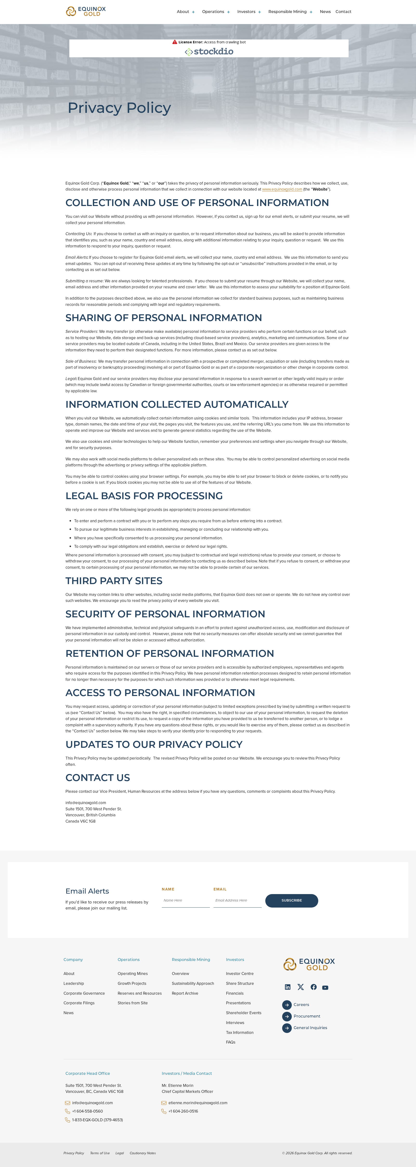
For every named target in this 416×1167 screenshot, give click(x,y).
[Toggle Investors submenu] (260, 12)
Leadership (74, 983)
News (325, 12)
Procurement (307, 1017)
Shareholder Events (243, 1013)
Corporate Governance (84, 993)
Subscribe (292, 901)
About (183, 12)
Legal (120, 1153)
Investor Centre (240, 974)
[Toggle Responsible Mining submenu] (312, 12)
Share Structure (240, 983)
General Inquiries (310, 1028)
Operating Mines (133, 974)
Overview (180, 974)
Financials (235, 993)
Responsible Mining (287, 12)
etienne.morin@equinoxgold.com (198, 1103)
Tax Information (240, 1033)
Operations (213, 12)
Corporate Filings (79, 1003)
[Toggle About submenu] (194, 12)
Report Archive (185, 993)
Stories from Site (133, 1003)
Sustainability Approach (193, 983)
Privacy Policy (74, 1153)
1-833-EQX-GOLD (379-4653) (97, 1120)
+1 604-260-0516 (183, 1111)
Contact (343, 12)
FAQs (230, 1042)
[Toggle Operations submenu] (229, 12)
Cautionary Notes (143, 1153)
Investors (246, 12)
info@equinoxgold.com (92, 1103)
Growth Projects (132, 983)
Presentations (238, 1003)
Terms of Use (100, 1153)
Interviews (235, 1023)
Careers (301, 1005)
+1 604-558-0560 (87, 1111)
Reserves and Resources (140, 993)
